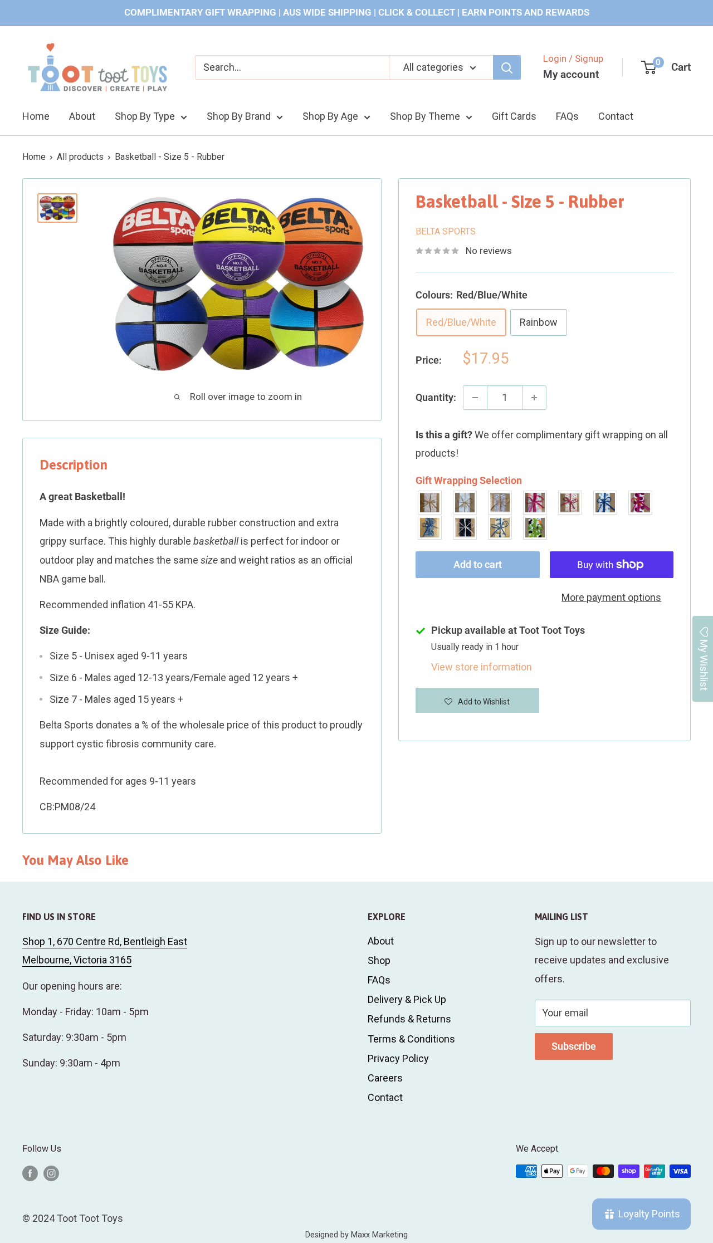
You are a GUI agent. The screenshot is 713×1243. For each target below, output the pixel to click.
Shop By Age (330, 116)
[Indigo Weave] (430, 527)
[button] (477, 700)
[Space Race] (465, 527)
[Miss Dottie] (641, 502)
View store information (481, 667)
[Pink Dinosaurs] (535, 502)
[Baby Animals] (430, 502)
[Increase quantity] (534, 397)
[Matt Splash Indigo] (606, 502)
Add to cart (477, 564)
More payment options (611, 597)
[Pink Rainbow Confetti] (570, 502)
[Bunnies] (465, 502)
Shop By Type (145, 116)
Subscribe (573, 1046)
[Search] (507, 67)
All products (80, 156)
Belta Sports (446, 231)
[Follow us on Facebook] (30, 1172)
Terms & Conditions (411, 1039)
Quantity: (436, 397)
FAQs (567, 116)
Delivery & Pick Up (407, 999)
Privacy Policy (398, 1058)
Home (36, 116)
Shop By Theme (425, 116)
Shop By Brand (239, 116)
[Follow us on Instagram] (51, 1172)
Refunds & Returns (409, 1019)
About (82, 116)
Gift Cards (514, 116)
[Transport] (500, 527)
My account (571, 74)
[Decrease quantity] (475, 397)
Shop (379, 960)
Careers (385, 1078)
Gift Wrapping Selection (469, 480)
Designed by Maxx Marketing (356, 1235)
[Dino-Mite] (535, 527)
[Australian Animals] (500, 502)
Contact (615, 116)
